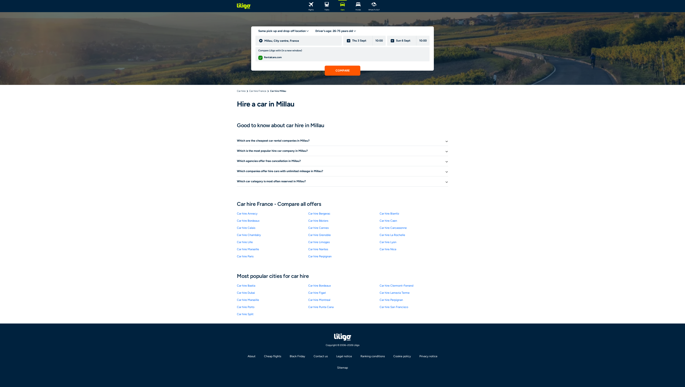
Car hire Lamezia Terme (395, 292)
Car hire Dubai (246, 292)
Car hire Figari (317, 292)
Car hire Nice (388, 249)
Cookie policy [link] (402, 356)
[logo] (243, 6)
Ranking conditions (373, 356)
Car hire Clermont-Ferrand (396, 285)
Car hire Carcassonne (393, 228)
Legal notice (344, 356)
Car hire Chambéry (249, 235)
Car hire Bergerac (319, 213)
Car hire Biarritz (389, 213)
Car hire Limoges (319, 242)
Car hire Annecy (247, 213)
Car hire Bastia (246, 285)
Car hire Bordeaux (248, 220)
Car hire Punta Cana (321, 307)
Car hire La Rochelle (392, 235)
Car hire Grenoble (319, 235)
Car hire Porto (245, 307)
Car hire (241, 91)
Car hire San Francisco (394, 307)
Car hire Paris (245, 256)
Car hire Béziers (318, 220)
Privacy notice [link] (428, 356)
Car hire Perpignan (320, 256)
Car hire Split (245, 314)
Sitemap (342, 367)
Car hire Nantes (318, 249)
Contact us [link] (321, 356)
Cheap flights (272, 356)
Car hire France (257, 91)
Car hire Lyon (388, 242)
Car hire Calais (246, 228)
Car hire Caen (388, 220)
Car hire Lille (245, 242)
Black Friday (297, 356)
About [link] (251, 356)
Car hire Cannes (318, 228)
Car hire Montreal (319, 300)
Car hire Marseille (248, 249)
